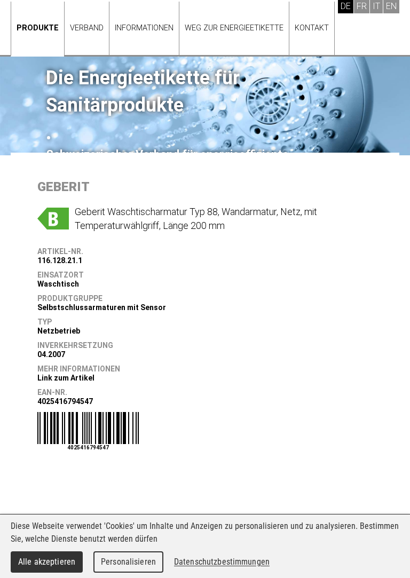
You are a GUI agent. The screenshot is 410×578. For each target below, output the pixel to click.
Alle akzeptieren (46, 562)
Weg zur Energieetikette (234, 28)
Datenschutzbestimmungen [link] (222, 562)
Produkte (38, 28)
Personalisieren (128, 562)
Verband (87, 28)
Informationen (144, 28)
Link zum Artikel (65, 378)
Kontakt (312, 28)
